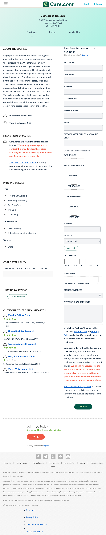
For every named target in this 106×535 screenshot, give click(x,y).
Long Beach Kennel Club (21, 356)
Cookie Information (34, 532)
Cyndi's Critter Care (19, 315)
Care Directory (22, 463)
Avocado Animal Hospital (22, 344)
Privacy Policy (69, 463)
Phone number (71, 110)
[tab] (83, 150)
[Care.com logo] (54, 4)
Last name (69, 74)
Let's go (35, 436)
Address (68, 86)
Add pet (71, 248)
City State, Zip (70, 98)
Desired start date (73, 290)
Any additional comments (77, 302)
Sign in (85, 55)
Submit (83, 406)
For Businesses (38, 463)
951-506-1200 (53, 26)
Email (66, 122)
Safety (82, 463)
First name (69, 62)
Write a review (18, 296)
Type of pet (69, 236)
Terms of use (31, 510)
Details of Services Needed (77, 150)
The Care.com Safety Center (77, 386)
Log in (87, 4)
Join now (98, 4)
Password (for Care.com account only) (81, 136)
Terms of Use (80, 331)
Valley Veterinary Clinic (21, 369)
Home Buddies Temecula (21, 331)
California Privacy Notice (36, 525)
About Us (7, 463)
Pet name (68, 224)
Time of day (69, 273)
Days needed (70, 256)
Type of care (70, 155)
